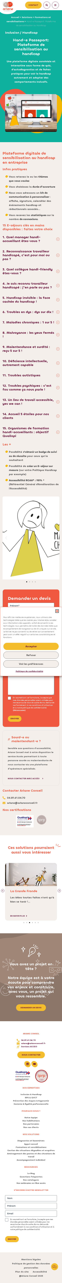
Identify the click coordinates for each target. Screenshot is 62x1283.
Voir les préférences (31, 664)
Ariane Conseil (31, 1033)
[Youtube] (34, 1064)
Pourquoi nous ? (31, 1111)
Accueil (15, 17)
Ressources (31, 1167)
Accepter (31, 646)
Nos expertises (31, 1088)
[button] (57, 611)
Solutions (27, 17)
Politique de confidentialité (29, 671)
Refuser (31, 655)
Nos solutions (31, 1134)
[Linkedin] (27, 1064)
